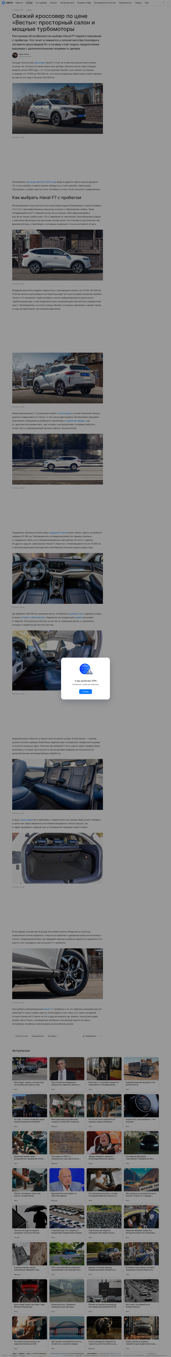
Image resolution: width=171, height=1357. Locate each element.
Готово (85, 691)
